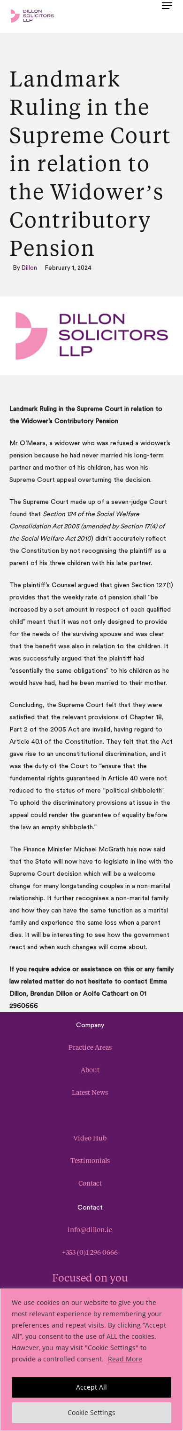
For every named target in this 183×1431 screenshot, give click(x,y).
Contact (90, 1183)
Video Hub (90, 1137)
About (90, 1069)
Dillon (29, 268)
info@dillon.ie (90, 1229)
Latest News (90, 1092)
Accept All (91, 1387)
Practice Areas (90, 1047)
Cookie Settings (91, 1412)
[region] (91, 1360)
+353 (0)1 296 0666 (90, 1252)
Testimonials (90, 1160)
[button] (167, 15)
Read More (125, 1358)
